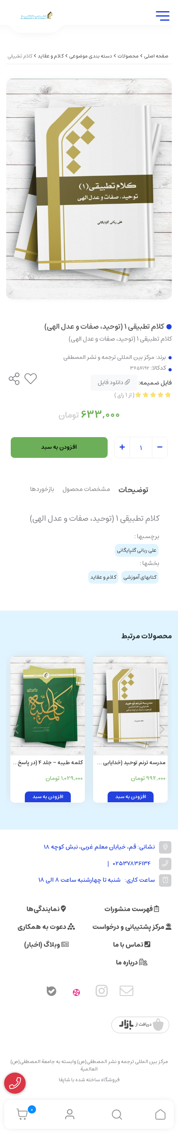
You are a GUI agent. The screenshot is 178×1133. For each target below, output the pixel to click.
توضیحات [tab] (133, 491)
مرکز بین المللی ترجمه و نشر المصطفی (108, 357)
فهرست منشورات (129, 909)
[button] (16, 729)
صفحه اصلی (156, 56)
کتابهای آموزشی (139, 577)
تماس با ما (128, 944)
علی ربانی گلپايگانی (136, 550)
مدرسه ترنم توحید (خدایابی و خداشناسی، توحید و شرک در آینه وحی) (132, 763)
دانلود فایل (111, 382)
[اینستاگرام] (102, 993)
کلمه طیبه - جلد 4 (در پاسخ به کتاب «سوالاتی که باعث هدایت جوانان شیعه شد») (50, 763)
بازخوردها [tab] (42, 490)
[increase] (122, 448)
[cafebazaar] (141, 1025)
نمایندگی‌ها (43, 909)
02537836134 (132, 863)
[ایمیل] (127, 993)
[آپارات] (77, 993)
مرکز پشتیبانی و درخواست (129, 927)
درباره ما (127, 962)
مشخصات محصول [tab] (86, 490)
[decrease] (159, 448)
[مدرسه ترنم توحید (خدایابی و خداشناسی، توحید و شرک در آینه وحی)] (130, 705)
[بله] (51, 993)
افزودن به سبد (59, 447)
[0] (20, 1114)
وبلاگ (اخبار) (42, 944)
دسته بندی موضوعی (90, 56)
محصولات (128, 56)
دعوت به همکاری (42, 927)
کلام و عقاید (51, 56)
